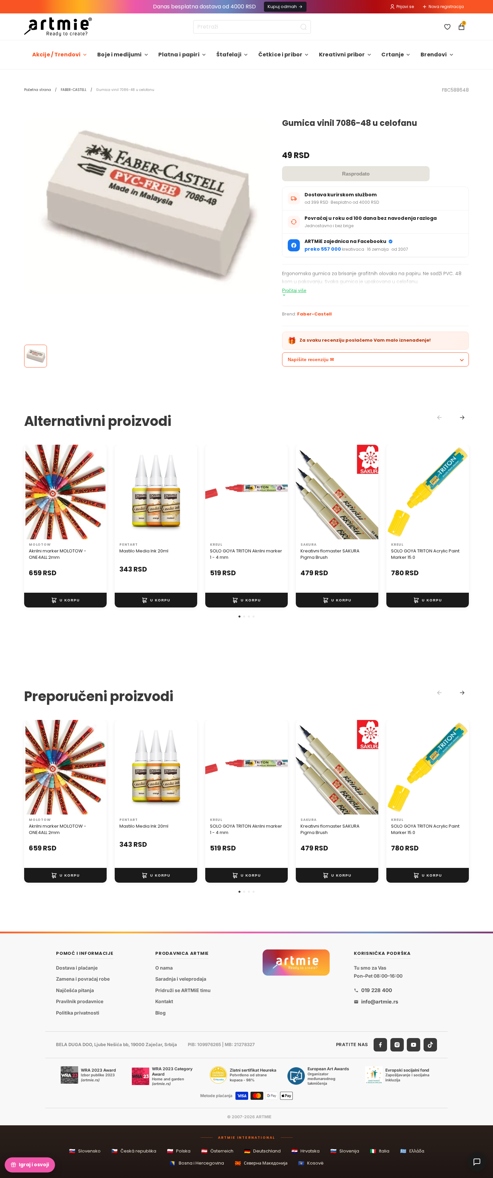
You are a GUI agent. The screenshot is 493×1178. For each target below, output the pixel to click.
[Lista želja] (447, 27)
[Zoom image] (146, 206)
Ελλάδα (412, 1151)
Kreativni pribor (342, 54)
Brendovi (434, 54)
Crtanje (392, 54)
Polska (178, 1151)
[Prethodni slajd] (31, 492)
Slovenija (344, 1151)
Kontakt (164, 1001)
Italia (379, 1151)
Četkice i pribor (280, 54)
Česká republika (133, 1151)
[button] (239, 617)
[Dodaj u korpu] (65, 600)
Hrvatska (305, 1151)
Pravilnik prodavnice (79, 1001)
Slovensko (85, 1151)
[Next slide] (462, 417)
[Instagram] (397, 1044)
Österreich (217, 1151)
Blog (160, 1013)
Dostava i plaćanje (77, 967)
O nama (164, 967)
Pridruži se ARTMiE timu (183, 990)
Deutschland (262, 1151)
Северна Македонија (261, 1163)
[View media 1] (35, 356)
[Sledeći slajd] (99, 492)
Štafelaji (228, 54)
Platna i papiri (178, 54)
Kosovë (311, 1163)
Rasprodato (356, 174)
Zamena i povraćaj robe (83, 979)
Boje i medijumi (119, 54)
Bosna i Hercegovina (197, 1163)
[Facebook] (380, 1044)
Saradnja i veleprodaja (180, 979)
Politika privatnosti (77, 1013)
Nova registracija (446, 6)
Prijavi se (405, 6)
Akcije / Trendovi (56, 54)
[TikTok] (430, 1044)
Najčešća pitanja (75, 990)
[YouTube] (413, 1044)
